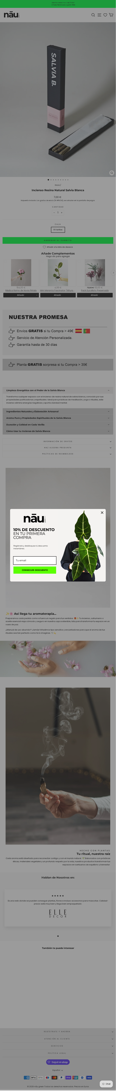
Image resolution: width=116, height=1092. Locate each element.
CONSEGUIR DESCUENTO (35, 570)
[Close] (102, 512)
